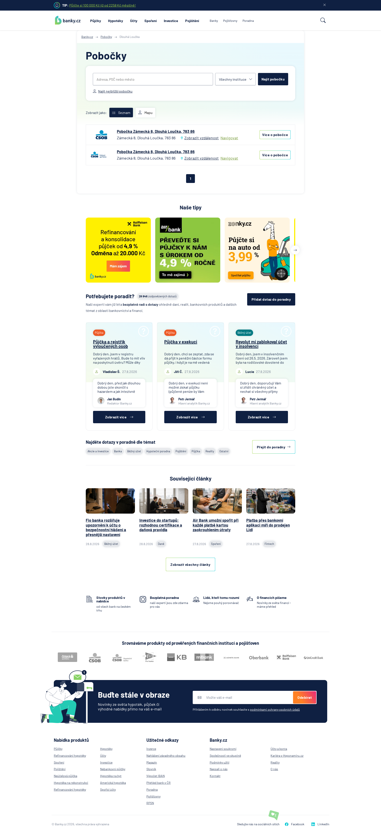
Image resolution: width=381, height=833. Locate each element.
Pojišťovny (230, 20)
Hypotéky (115, 21)
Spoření (150, 21)
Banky (214, 20)
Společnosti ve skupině (225, 755)
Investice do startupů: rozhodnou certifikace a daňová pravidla (160, 525)
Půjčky (95, 21)
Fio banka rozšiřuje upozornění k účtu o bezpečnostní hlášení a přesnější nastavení (106, 527)
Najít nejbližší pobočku (115, 91)
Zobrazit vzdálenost (201, 137)
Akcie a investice (98, 451)
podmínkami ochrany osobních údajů (275, 709)
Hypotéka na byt (110, 776)
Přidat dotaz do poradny (271, 299)
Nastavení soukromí (223, 749)
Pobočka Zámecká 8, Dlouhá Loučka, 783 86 (156, 131)
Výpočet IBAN (155, 776)
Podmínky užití (219, 762)
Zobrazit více (116, 417)
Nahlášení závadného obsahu (165, 755)
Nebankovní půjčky (112, 769)
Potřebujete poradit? (110, 296)
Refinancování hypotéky (70, 755)
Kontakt (215, 776)
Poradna (248, 20)
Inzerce (151, 749)
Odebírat (304, 697)
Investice (171, 21)
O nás (274, 769)
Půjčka (196, 451)
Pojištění (192, 21)
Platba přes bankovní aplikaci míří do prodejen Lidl (268, 525)
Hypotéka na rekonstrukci (71, 783)
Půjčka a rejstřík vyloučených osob (110, 344)
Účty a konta (279, 749)
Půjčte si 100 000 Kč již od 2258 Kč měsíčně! (102, 5)
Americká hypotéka (113, 783)
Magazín (151, 762)
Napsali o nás (219, 769)
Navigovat (229, 138)
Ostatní (223, 451)
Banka (118, 451)
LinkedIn (323, 824)
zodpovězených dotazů (158, 296)
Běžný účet (134, 451)
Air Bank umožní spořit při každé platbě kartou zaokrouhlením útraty (216, 525)
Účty (133, 21)
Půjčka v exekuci (180, 341)
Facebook (297, 824)
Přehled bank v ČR (158, 783)
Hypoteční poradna (158, 451)
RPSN (150, 803)
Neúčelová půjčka (65, 776)
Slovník (151, 769)
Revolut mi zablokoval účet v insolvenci (261, 344)
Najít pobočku (273, 79)
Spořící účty (108, 789)
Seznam (124, 112)
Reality (209, 451)
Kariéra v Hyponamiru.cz (287, 755)
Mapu (148, 112)
